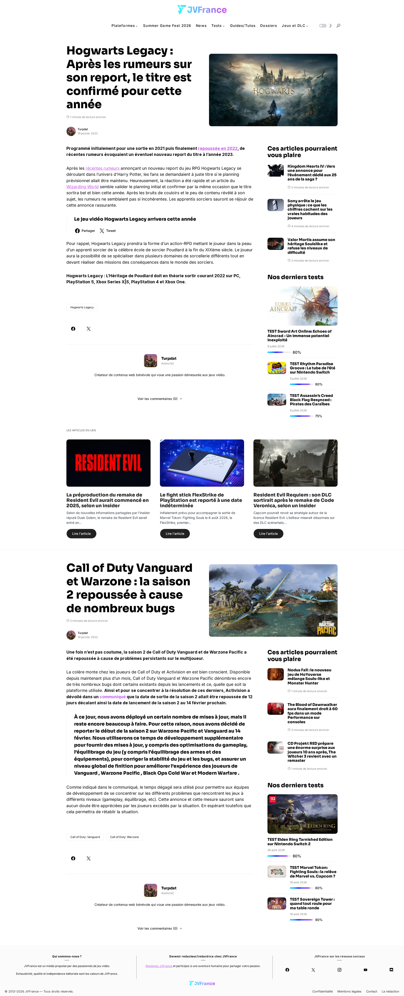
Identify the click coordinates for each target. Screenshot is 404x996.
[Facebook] (287, 969)
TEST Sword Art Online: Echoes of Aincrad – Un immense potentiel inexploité (299, 335)
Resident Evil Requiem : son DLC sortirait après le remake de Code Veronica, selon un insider (293, 500)
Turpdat (83, 129)
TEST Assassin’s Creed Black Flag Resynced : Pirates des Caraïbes (311, 400)
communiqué (113, 696)
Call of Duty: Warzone (124, 837)
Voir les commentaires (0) (157, 399)
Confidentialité (322, 991)
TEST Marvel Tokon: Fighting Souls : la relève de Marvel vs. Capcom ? (313, 872)
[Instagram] (339, 969)
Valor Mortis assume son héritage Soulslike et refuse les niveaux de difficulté (311, 246)
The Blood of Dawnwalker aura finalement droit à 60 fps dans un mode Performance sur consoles (313, 713)
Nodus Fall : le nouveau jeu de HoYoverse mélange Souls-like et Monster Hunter (309, 676)
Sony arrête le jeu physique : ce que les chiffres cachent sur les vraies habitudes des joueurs (310, 209)
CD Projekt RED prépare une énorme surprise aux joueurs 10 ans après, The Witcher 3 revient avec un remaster (312, 752)
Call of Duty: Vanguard (85, 837)
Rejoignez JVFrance (159, 966)
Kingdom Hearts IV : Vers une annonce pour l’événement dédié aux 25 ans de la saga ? (312, 173)
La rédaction (390, 991)
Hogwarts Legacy (82, 307)
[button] (325, 25)
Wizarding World (82, 186)
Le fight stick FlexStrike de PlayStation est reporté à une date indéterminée (201, 500)
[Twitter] (313, 969)
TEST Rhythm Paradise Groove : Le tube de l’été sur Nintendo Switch (312, 368)
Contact (371, 991)
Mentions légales (349, 991)
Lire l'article (81, 534)
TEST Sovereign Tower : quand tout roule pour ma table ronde (312, 903)
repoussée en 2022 (218, 148)
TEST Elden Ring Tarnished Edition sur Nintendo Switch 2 (300, 841)
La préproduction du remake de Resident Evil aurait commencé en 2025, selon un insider (107, 500)
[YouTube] (365, 969)
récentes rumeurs (102, 168)
